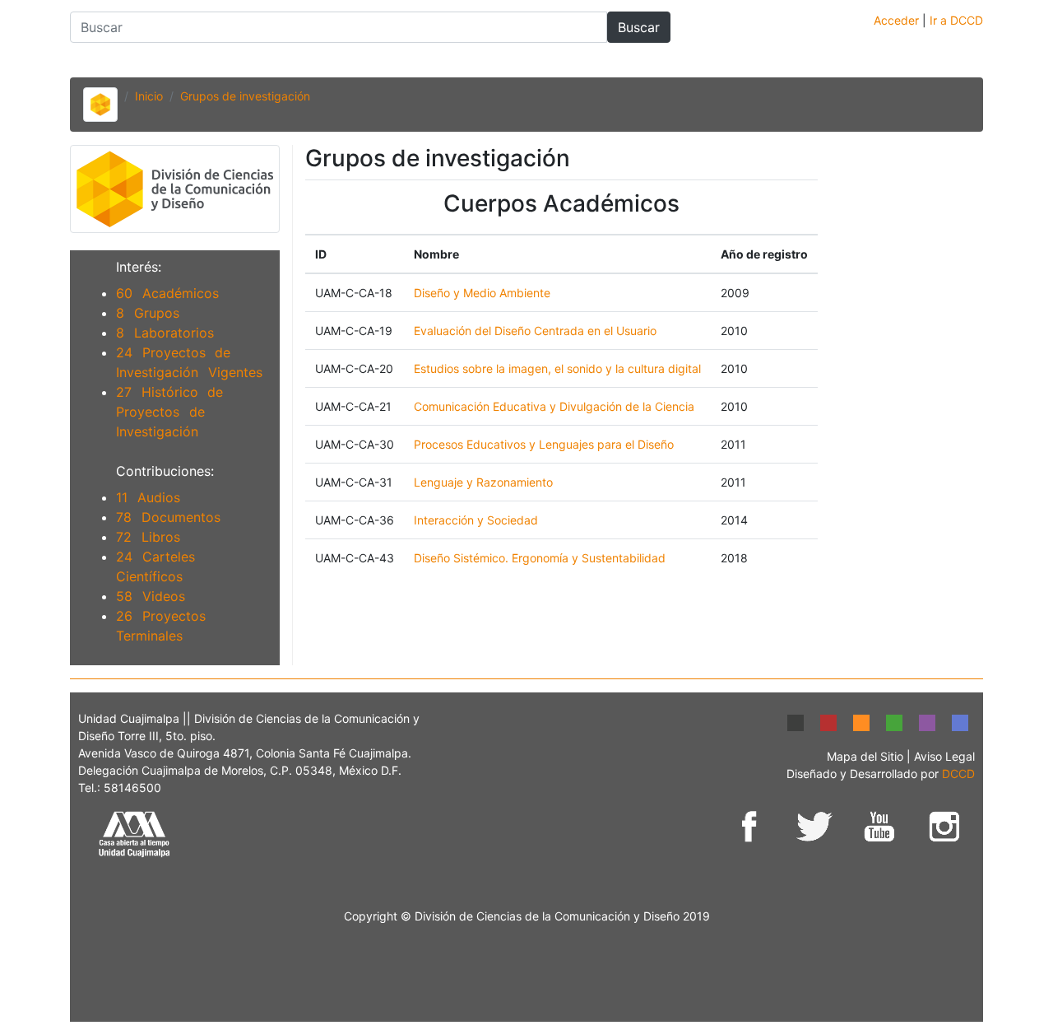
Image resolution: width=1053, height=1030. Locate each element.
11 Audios (148, 497)
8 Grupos (147, 313)
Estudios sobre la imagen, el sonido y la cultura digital (557, 368)
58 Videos (150, 596)
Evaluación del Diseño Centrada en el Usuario (535, 331)
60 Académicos (167, 293)
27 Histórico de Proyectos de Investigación (169, 412)
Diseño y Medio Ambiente (482, 293)
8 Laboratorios (165, 332)
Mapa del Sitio (867, 756)
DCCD (958, 774)
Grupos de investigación (245, 96)
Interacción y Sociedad (476, 520)
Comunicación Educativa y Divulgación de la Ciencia (554, 406)
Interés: (138, 267)
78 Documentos (168, 517)
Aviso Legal (944, 756)
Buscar (639, 27)
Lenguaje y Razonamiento (483, 482)
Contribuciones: (165, 471)
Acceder (898, 20)
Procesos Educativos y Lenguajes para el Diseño (544, 444)
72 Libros (148, 537)
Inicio (149, 96)
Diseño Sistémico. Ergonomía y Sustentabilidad (540, 558)
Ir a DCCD (956, 20)
